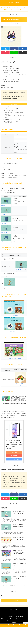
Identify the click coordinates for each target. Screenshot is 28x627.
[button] (25, 314)
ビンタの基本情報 (8, 107)
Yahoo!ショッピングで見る (14, 459)
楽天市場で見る (14, 455)
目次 (12, 104)
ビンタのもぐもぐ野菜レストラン (20, 384)
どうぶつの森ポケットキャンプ (17, 469)
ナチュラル (16, 134)
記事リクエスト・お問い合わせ (7, 619)
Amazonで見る (14, 452)
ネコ (15, 136)
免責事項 (14, 622)
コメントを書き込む (14, 600)
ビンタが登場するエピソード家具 (11, 121)
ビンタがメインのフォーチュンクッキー (12, 119)
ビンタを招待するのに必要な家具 (11, 110)
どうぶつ (4, 469)
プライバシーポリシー (20, 618)
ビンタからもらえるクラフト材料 (11, 108)
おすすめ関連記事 (8, 122)
